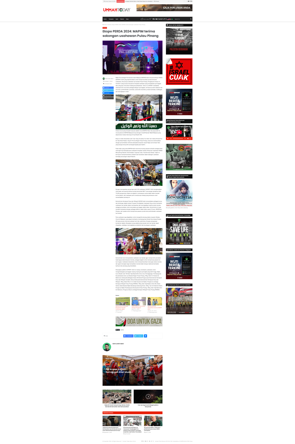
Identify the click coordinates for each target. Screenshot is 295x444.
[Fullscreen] (190, 138)
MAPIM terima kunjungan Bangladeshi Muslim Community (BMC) (122, 307)
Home (105, 19)
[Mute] (188, 138)
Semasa (109, 24)
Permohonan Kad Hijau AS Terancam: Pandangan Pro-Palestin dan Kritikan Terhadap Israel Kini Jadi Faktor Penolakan (132, 430)
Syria (117, 19)
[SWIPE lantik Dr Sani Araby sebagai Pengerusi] (139, 301)
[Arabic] (172, 19)
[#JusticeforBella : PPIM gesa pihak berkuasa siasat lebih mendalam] (153, 421)
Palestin (122, 19)
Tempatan (111, 19)
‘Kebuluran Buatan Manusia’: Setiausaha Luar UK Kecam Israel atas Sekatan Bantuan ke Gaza (112, 429)
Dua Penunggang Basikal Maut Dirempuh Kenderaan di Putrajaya (121, 370)
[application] (179, 132)
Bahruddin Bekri (109, 78)
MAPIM (122, 329)
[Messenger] (145, 335)
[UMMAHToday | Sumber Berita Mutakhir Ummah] (117, 10)
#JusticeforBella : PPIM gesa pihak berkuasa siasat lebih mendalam (152, 429)
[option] (132, 370)
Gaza (127, 19)
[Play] (168, 138)
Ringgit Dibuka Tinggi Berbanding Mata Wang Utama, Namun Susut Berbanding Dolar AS (146, 1)
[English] (170, 19)
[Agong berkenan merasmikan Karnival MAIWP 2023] (155, 301)
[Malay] (168, 19)
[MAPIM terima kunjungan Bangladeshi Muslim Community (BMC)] (123, 301)
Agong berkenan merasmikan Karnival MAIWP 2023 (155, 307)
